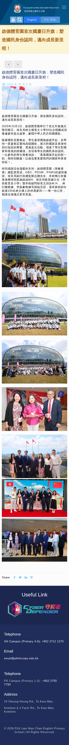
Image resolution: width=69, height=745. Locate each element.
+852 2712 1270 (53, 641)
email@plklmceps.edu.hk (21, 658)
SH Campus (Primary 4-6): (23, 641)
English (32, 19)
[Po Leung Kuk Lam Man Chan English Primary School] (34, 8)
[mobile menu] (64, 7)
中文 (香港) (50, 19)
